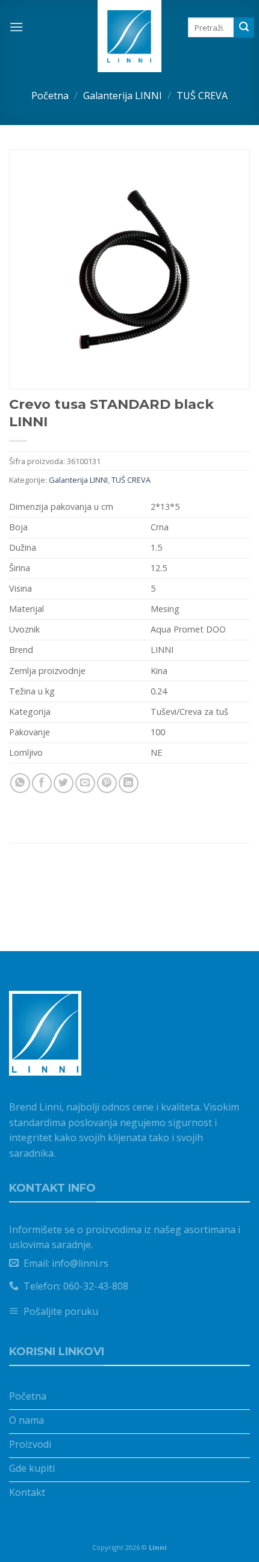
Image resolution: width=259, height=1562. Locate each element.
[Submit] (244, 27)
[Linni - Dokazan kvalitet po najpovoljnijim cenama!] (130, 36)
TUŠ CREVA (202, 95)
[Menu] (16, 26)
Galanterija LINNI (122, 95)
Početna (50, 95)
